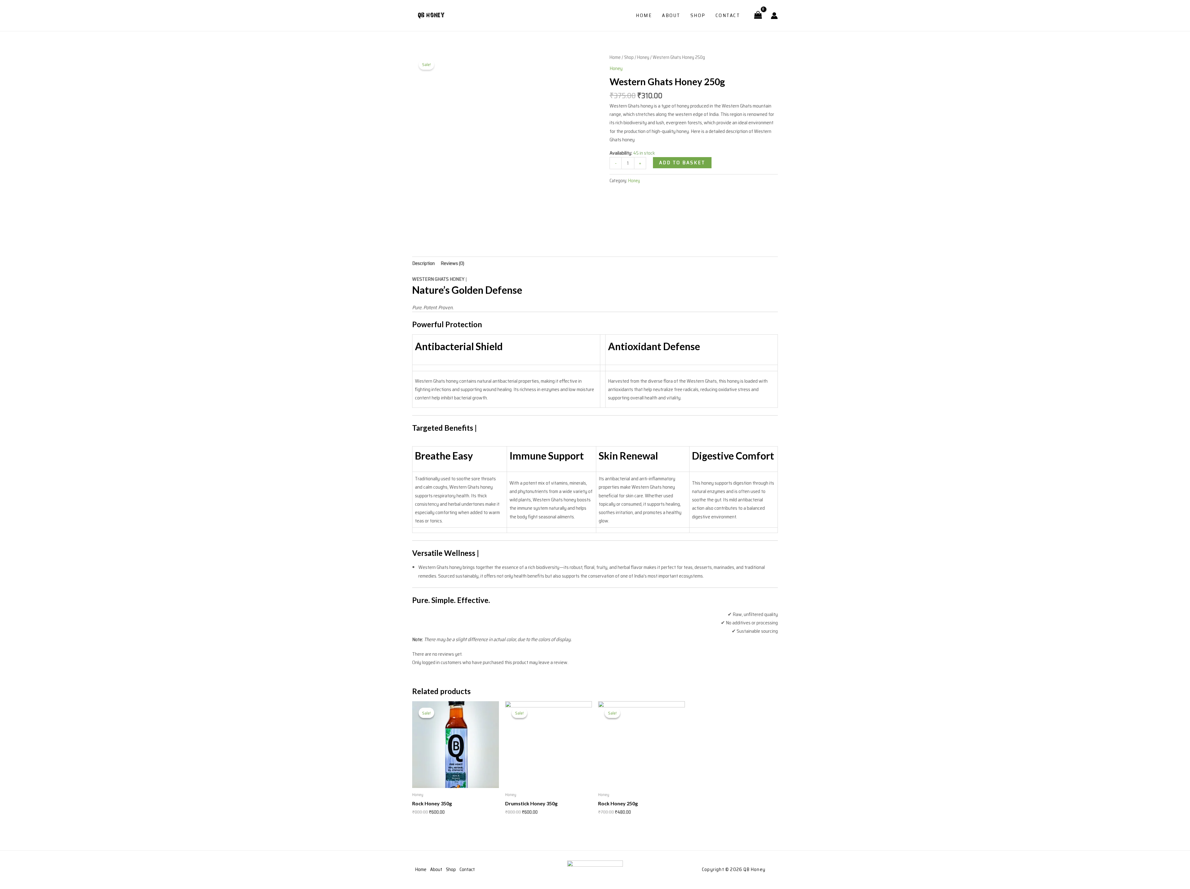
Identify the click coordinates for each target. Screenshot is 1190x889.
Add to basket (682, 162)
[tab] (423, 263)
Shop (698, 15)
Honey (643, 57)
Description (423, 263)
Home (644, 15)
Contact (728, 15)
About (671, 15)
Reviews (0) (452, 263)
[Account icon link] (774, 15)
